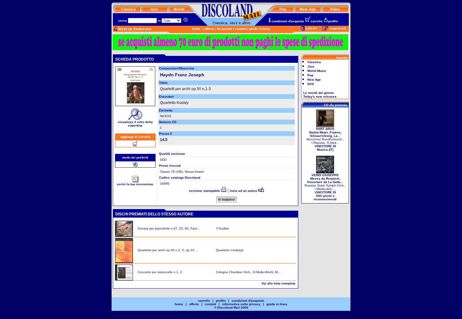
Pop (310, 75)
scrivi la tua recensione (135, 184)
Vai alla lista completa (278, 283)
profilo (333, 21)
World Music (316, 71)
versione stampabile (205, 190)
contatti (240, 28)
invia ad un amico (244, 190)
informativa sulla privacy (241, 304)
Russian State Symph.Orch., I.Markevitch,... (325, 187)
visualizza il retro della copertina (135, 123)
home (196, 28)
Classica (314, 62)
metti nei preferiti (135, 157)
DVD (310, 84)
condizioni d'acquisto (288, 21)
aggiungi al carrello (135, 136)
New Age (314, 79)
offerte (209, 28)
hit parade (224, 28)
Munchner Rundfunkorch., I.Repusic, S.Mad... (325, 139)
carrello (316, 21)
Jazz (310, 66)
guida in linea (259, 28)
